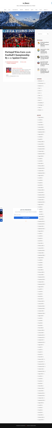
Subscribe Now (26, 217)
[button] (26, 210)
